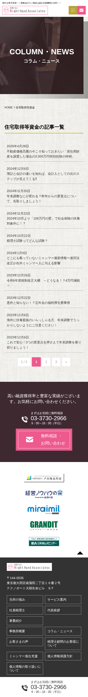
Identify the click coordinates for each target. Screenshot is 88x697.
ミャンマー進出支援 (23, 656)
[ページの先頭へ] (80, 552)
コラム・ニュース (60, 631)
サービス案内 (56, 599)
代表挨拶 (53, 610)
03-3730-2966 (48, 687)
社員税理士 (17, 610)
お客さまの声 (18, 641)
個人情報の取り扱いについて (25, 668)
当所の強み (17, 599)
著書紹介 (15, 620)
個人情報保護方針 (60, 656)
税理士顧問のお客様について (63, 643)
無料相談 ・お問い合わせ (53, 439)
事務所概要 (17, 631)
